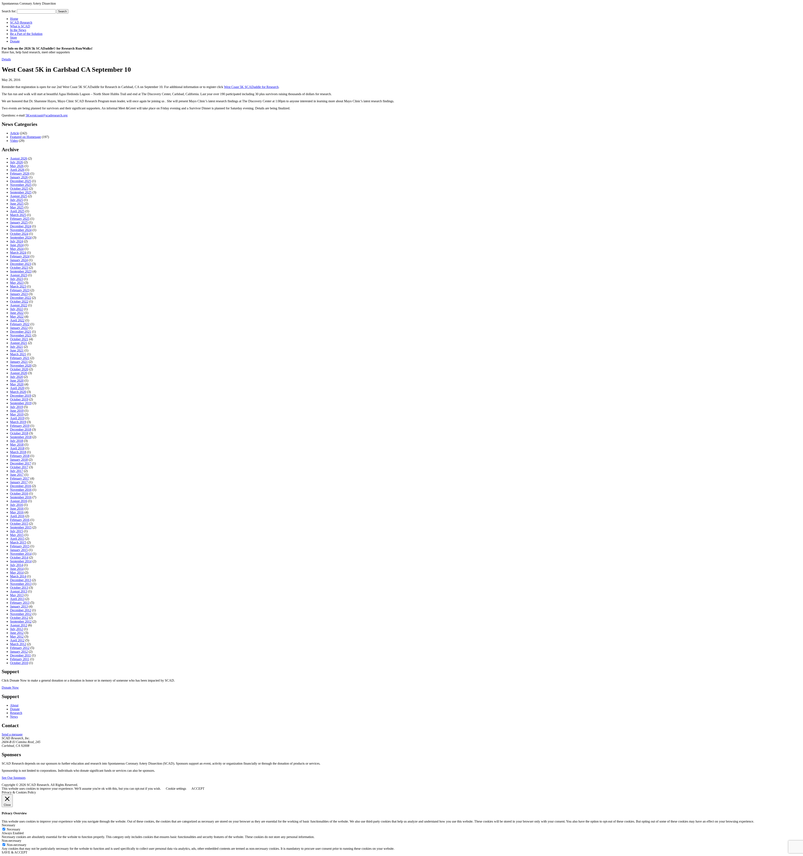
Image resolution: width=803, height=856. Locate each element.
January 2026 (19, 177)
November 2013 (21, 584)
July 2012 (16, 629)
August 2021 (18, 343)
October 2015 (19, 523)
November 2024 (21, 230)
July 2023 (16, 279)
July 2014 (16, 565)
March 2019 (18, 422)
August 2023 (18, 275)
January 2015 (19, 550)
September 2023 (21, 271)
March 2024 (18, 252)
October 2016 (19, 493)
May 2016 (17, 512)
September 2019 (21, 403)
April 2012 (17, 640)
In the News (18, 30)
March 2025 (18, 215)
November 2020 (21, 365)
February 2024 (19, 256)
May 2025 (17, 207)
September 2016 (21, 497)
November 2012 (21, 614)
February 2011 (19, 659)
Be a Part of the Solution (26, 34)
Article (14, 133)
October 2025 (19, 188)
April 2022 (17, 320)
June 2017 (17, 474)
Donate (15, 41)
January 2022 (19, 328)
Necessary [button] (8, 825)
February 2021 (19, 358)
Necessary (13, 829)
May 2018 (17, 444)
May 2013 (17, 595)
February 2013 (19, 602)
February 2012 (19, 648)
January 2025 (19, 222)
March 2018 (18, 452)
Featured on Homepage (25, 137)
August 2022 (18, 305)
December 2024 (20, 226)
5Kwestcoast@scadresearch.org (47, 115)
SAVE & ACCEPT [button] (14, 852)
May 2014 (17, 572)
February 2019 (19, 425)
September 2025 (21, 192)
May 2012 (17, 636)
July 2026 (16, 162)
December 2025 (20, 181)
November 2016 (21, 489)
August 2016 (18, 501)
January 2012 (19, 651)
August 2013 (18, 591)
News (14, 716)
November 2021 (21, 335)
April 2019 (17, 418)
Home (14, 18)
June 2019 (17, 410)
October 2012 (19, 617)
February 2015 (19, 546)
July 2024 (16, 241)
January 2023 (19, 294)
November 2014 (21, 553)
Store (13, 37)
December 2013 (20, 580)
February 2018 (19, 456)
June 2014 (17, 569)
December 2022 (20, 297)
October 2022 (19, 301)
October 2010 (19, 663)
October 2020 (19, 369)
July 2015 (16, 531)
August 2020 (18, 373)
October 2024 (19, 233)
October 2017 (19, 467)
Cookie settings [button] (176, 788)
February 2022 (19, 324)
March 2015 (18, 542)
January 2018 (19, 459)
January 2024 (19, 260)
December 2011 (20, 655)
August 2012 (18, 625)
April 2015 (17, 538)
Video (14, 140)
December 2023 (20, 264)
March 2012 (18, 644)
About (14, 705)
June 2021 (17, 350)
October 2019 (19, 399)
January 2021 (19, 361)
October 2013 (19, 587)
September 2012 (21, 621)
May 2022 (17, 316)
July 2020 (16, 377)
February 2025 (19, 218)
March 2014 (18, 576)
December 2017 (20, 463)
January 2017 (19, 482)
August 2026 (18, 158)
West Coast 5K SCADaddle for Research (251, 87)
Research (16, 713)
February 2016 (19, 520)
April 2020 (17, 388)
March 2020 (18, 392)
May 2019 (17, 414)
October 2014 (19, 557)
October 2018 (19, 433)
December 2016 (20, 486)
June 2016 (17, 508)
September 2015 (21, 527)
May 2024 (17, 249)
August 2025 (18, 196)
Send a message (12, 734)
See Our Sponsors (14, 777)
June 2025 (17, 203)
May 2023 (17, 282)
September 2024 (21, 237)
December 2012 (20, 610)
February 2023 (19, 290)
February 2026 (19, 173)
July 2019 (16, 407)
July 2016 (16, 505)
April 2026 (17, 169)
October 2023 (19, 267)
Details (6, 59)
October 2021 (19, 339)
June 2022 (17, 313)
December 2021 (20, 331)
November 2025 (21, 185)
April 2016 (17, 516)
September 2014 (21, 561)
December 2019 (20, 395)
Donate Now (10, 687)
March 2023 (18, 286)
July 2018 (16, 441)
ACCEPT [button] (198, 788)
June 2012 (17, 633)
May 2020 (17, 384)
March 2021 (18, 354)
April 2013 (17, 599)
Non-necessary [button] (11, 840)
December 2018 (20, 429)
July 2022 (16, 309)
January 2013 (19, 606)
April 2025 (17, 211)
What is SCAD (20, 26)
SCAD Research (21, 22)
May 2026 (17, 166)
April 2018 (17, 448)
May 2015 (17, 535)
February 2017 (19, 478)
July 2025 (16, 200)
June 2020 (17, 380)
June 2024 (17, 245)
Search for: (9, 11)
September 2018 (21, 437)
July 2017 (16, 471)
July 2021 (16, 346)
